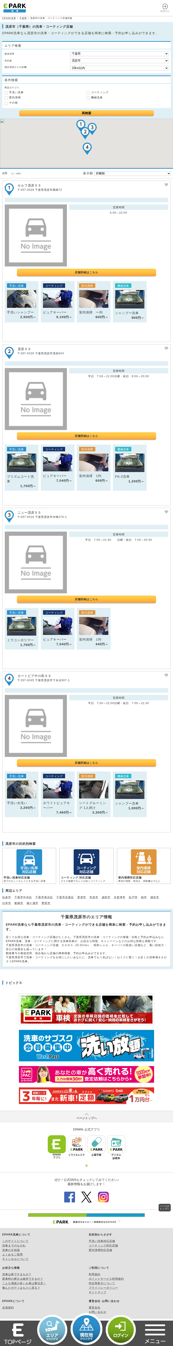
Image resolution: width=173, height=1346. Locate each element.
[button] (85, 133)
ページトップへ (86, 1118)
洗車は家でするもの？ (17, 1274)
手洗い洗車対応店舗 (102, 1241)
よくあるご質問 (12, 1254)
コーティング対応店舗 (103, 1245)
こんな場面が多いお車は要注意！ (24, 1283)
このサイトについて (15, 1241)
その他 (13, 102)
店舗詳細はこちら (86, 272)
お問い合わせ (97, 1312)
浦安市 (154, 897)
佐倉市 (6, 897)
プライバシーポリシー (103, 1287)
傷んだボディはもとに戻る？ (21, 1287)
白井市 (6, 903)
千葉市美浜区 (44, 897)
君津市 (81, 897)
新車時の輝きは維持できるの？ (22, 1278)
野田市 (46, 903)
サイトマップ (97, 1292)
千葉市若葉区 (65, 897)
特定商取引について (102, 1283)
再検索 (86, 113)
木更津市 (119, 897)
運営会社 (94, 1307)
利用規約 (94, 1274)
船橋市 (18, 903)
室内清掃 (15, 97)
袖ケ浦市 (32, 903)
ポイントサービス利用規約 (106, 1278)
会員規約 (8, 1307)
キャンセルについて (15, 1259)
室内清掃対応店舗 (100, 1250)
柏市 (144, 897)
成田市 (106, 897)
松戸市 (133, 897)
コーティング (100, 92)
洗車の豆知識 (11, 1250)
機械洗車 (97, 97)
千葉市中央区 (23, 897)
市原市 (93, 897)
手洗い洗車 (16, 92)
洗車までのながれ (14, 1245)
